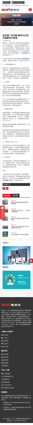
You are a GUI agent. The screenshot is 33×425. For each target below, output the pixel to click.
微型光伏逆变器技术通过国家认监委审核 (20, 203)
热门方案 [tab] (15, 195)
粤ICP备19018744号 (20, 420)
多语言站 (6, 2)
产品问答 (5, 354)
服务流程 (5, 360)
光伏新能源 (6, 373)
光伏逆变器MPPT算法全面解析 (20, 234)
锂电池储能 (6, 382)
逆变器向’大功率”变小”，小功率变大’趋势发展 (20, 211)
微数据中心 (6, 379)
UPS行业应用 (6, 385)
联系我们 (5, 365)
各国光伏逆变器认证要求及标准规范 (20, 219)
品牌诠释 (6, 341)
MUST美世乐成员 (18, 2)
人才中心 (5, 338)
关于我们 (5, 335)
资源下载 (5, 357)
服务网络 (6, 363)
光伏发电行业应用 (8, 388)
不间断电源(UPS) (8, 376)
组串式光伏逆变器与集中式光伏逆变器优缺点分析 (20, 227)
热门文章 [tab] (6, 195)
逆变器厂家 (26, 53)
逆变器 (25, 58)
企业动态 (6, 346)
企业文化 (5, 343)
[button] (30, 9)
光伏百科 (18, 20)
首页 (13, 20)
